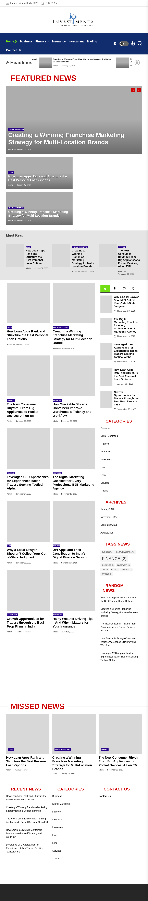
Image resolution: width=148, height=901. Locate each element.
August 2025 (106, 532)
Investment (76, 41)
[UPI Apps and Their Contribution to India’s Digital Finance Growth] (74, 521)
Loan (11, 172)
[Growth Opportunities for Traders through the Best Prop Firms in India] (28, 590)
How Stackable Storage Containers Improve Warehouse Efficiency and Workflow (72, 409)
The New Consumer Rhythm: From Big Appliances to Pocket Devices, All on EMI (129, 258)
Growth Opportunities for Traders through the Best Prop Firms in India (25, 622)
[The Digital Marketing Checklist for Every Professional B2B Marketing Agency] (74, 448)
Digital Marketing (16, 129)
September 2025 (109, 525)
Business (26, 41)
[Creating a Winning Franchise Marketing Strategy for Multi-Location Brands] (36, 63)
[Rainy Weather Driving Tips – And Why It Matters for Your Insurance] (74, 590)
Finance (40, 41)
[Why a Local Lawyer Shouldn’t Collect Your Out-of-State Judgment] (28, 521)
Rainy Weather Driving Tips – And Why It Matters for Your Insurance (73, 622)
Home (10, 41)
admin (46, 66)
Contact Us (13, 50)
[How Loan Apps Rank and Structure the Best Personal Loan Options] (15, 255)
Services (57, 473)
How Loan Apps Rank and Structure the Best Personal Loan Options (37, 178)
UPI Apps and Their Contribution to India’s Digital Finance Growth (70, 553)
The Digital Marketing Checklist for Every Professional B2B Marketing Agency (73, 482)
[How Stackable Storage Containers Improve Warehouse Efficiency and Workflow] (74, 375)
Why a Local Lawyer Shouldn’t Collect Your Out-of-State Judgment (27, 553)
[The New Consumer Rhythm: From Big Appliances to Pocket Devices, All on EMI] (113, 63)
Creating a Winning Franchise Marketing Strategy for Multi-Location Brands (38, 213)
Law (9, 546)
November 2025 (108, 517)
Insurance (59, 41)
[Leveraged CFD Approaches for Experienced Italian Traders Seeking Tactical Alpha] (28, 448)
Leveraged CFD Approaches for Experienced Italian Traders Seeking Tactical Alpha (28, 482)
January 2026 (107, 509)
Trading (92, 41)
